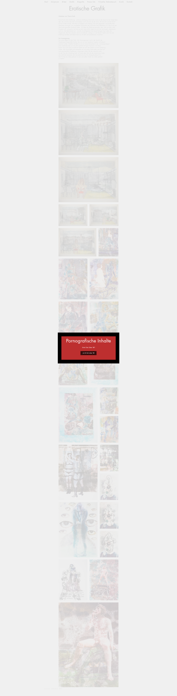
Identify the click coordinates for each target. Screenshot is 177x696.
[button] (88, 353)
